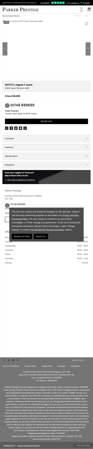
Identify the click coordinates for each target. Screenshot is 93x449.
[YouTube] (13, 360)
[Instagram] (17, 360)
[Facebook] (3, 360)
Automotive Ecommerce (28, 445)
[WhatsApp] (25, 128)
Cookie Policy (46, 366)
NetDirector (9, 445)
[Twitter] (8, 360)
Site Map (61, 366)
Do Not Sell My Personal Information (47, 230)
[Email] (6, 128)
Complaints (75, 366)
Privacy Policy (30, 366)
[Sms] (20, 128)
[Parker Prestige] (20, 9)
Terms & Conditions (10, 366)
